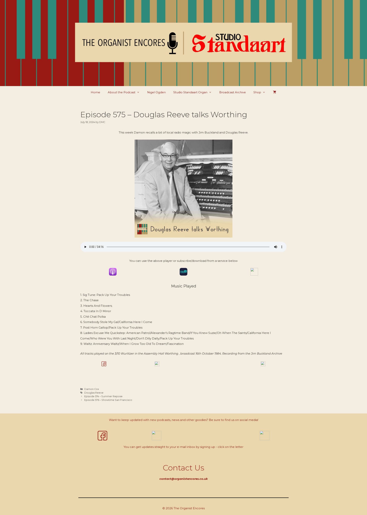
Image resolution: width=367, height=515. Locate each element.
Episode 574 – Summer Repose (103, 396)
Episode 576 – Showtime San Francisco (108, 400)
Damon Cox (91, 389)
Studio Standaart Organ (190, 92)
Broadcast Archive (232, 92)
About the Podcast (121, 92)
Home (95, 92)
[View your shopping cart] (274, 92)
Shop (257, 92)
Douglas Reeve (93, 392)
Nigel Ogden (156, 92)
